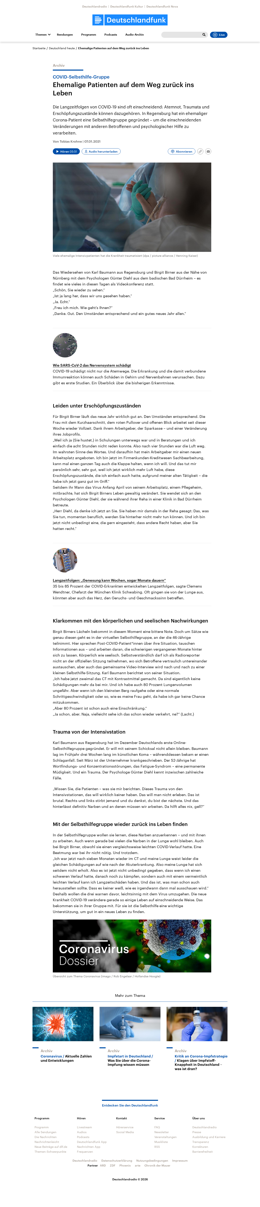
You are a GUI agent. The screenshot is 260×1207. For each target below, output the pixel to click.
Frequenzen (85, 1151)
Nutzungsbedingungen (152, 1160)
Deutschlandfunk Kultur (126, 6)
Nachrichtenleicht (47, 1142)
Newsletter (161, 1132)
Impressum (180, 1160)
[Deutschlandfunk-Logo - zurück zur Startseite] (130, 20)
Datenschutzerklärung (116, 1160)
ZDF (112, 1165)
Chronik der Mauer (157, 1165)
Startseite (39, 48)
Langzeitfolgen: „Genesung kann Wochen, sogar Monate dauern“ (109, 580)
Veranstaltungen (165, 1137)
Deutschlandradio (94, 6)
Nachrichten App (88, 1146)
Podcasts (110, 34)
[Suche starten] (204, 35)
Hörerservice (124, 1127)
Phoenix (125, 1165)
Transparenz (200, 1142)
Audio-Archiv (134, 34)
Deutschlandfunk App (92, 1142)
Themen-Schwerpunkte (50, 1151)
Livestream (84, 1127)
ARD (103, 1165)
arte (137, 1165)
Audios (82, 1132)
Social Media (125, 1132)
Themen (41, 34)
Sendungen (65, 34)
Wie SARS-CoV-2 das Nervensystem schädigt (92, 365)
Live (222, 34)
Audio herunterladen (103, 151)
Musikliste (161, 1142)
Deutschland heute (62, 48)
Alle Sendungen (45, 1132)
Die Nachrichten (46, 1137)
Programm (88, 34)
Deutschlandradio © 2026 (130, 1179)
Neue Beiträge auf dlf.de (51, 1146)
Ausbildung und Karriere (208, 1137)
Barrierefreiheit (202, 1151)
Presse (196, 1132)
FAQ (157, 1127)
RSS (157, 1146)
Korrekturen (200, 1146)
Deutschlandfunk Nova (162, 6)
